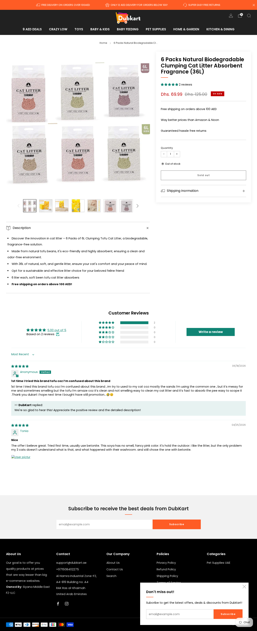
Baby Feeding (128, 29)
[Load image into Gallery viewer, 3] (61, 205)
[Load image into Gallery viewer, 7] (126, 205)
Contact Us (114, 569)
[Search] (249, 16)
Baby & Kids (100, 29)
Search (111, 576)
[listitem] (63, 5)
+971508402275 (67, 569)
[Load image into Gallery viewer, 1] (29, 205)
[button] (170, 85)
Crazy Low (58, 29)
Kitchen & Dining (220, 29)
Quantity (167, 148)
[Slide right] (137, 206)
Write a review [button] (211, 332)
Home (103, 43)
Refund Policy (166, 569)
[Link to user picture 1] (21, 464)
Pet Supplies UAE (218, 563)
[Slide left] (18, 206)
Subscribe (228, 614)
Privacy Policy (166, 563)
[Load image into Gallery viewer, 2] (45, 205)
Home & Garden (186, 29)
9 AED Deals (32, 29)
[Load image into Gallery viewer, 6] (110, 205)
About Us (113, 563)
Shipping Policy (167, 576)
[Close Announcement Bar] (254, 5)
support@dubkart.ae (71, 563)
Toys (78, 29)
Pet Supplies (156, 29)
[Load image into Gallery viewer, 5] (94, 205)
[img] (20, 366)
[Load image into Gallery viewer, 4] (78, 205)
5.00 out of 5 (56, 330)
